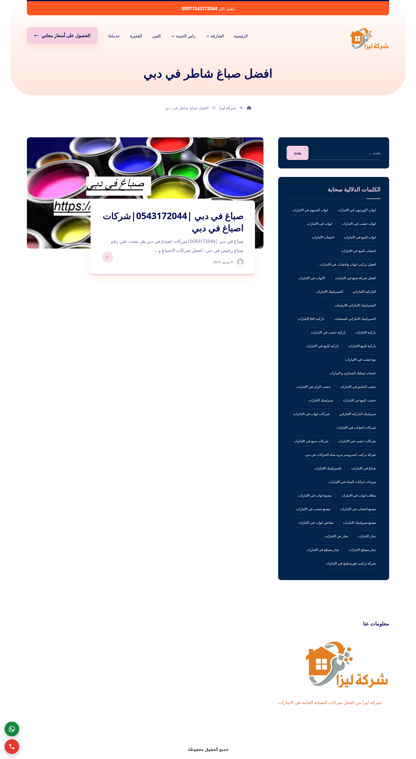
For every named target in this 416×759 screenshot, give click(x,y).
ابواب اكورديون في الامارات (357, 210)
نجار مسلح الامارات (362, 549)
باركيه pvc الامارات (311, 318)
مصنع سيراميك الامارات (359, 522)
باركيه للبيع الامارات (362, 345)
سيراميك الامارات (320, 400)
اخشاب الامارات (323, 237)
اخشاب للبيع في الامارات (358, 250)
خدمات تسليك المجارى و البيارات (352, 373)
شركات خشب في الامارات (357, 441)
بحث (297, 152)
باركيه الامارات (365, 332)
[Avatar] (240, 261)
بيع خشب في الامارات (360, 359)
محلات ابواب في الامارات (358, 495)
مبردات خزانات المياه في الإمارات (352, 481)
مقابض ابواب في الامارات (315, 522)
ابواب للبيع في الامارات (360, 237)
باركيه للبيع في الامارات (322, 345)
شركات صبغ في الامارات (311, 441)
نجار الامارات (367, 536)
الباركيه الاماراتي (364, 291)
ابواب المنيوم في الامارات (310, 210)
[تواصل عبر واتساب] (12, 729)
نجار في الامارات (336, 536)
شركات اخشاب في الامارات (356, 427)
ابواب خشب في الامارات (359, 223)
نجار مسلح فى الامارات (322, 549)
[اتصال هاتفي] (12, 746)
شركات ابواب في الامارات (311, 413)
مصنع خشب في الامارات (313, 508)
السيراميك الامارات (329, 291)
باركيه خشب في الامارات (328, 332)
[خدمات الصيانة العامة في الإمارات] (369, 38)
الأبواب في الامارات (311, 277)
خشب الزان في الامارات (313, 386)
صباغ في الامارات (363, 468)
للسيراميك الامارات (328, 468)
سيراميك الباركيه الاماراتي (357, 413)
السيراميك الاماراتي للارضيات (355, 305)
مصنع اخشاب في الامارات (358, 508)
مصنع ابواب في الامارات (314, 495)
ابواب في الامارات (319, 223)
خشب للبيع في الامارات (359, 400)
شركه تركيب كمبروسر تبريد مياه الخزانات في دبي (340, 454)
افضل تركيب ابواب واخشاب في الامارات (347, 264)
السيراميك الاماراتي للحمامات (355, 318)
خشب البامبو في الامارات (358, 386)
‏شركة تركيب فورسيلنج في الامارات (351, 563)
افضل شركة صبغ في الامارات (355, 277)
